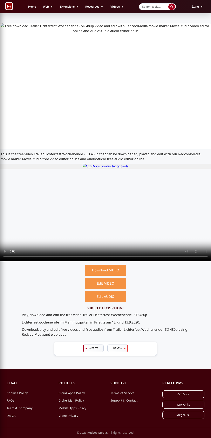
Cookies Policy (17, 393)
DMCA (11, 415)
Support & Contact (123, 400)
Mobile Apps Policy (72, 408)
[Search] (171, 7)
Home (32, 6)
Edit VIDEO (105, 283)
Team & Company (20, 408)
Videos (117, 6)
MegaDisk (183, 415)
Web (48, 6)
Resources (94, 6)
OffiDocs (183, 394)
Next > (117, 348)
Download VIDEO (105, 270)
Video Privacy (68, 415)
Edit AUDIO (105, 296)
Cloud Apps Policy (72, 393)
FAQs (10, 400)
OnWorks (183, 404)
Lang (197, 6)
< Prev (93, 348)
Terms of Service (122, 393)
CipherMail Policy (71, 400)
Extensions (69, 6)
